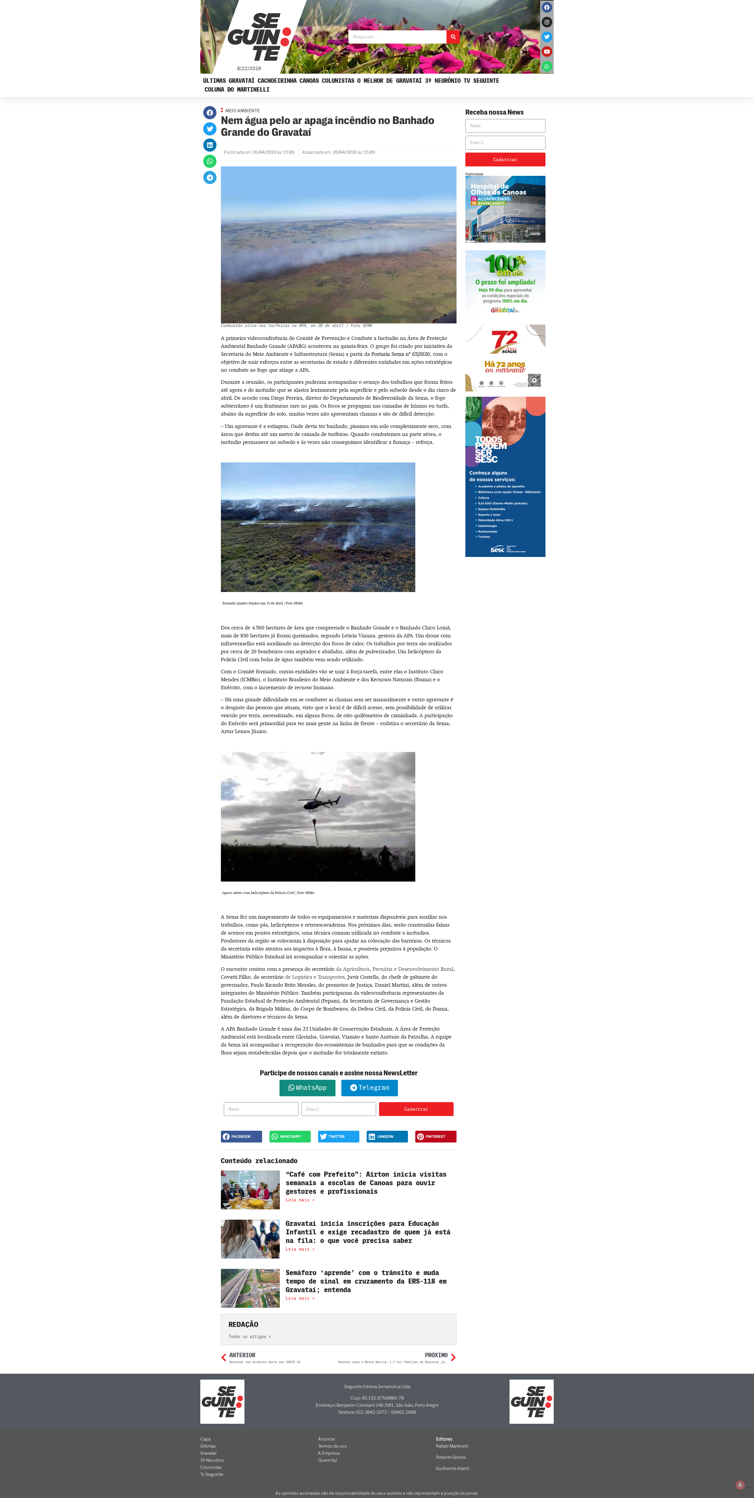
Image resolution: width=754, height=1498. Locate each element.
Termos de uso (332, 1446)
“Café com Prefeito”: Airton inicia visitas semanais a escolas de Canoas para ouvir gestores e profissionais (366, 1183)
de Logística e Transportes (315, 977)
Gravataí (242, 80)
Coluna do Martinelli (237, 89)
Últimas (214, 80)
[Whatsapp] (547, 66)
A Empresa (329, 1453)
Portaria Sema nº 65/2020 (400, 354)
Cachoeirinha (277, 80)
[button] (209, 112)
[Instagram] (547, 22)
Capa (205, 1439)
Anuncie (326, 1439)
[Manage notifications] (740, 1485)
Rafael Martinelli (452, 1446)
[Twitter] (547, 37)
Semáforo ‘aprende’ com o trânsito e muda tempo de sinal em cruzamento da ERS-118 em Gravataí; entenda (366, 1281)
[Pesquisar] (453, 37)
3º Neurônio (443, 80)
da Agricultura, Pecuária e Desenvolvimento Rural (394, 969)
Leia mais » (300, 1200)
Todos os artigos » (250, 1337)
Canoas (309, 80)
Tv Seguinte (481, 80)
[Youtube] (547, 51)
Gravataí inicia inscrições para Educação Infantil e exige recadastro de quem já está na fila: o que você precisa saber (368, 1232)
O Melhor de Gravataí (389, 80)
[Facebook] (547, 7)
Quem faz (327, 1460)
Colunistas (338, 80)
